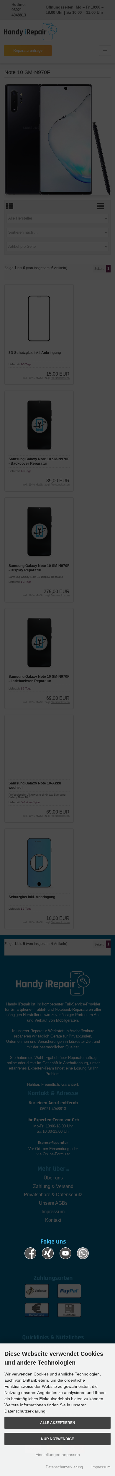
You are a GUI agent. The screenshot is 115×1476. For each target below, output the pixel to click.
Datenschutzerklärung (64, 1467)
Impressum (101, 1467)
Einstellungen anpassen (57, 1454)
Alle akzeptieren (57, 1423)
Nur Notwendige (57, 1439)
